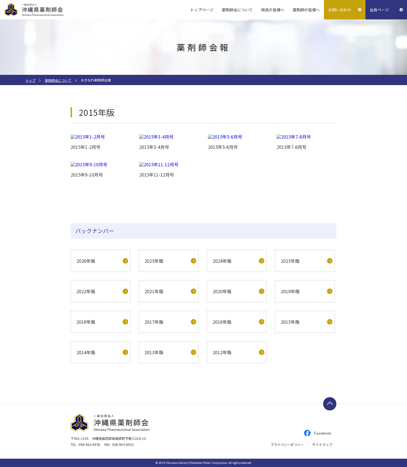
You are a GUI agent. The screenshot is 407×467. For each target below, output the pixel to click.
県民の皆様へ (272, 9)
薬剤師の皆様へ (306, 9)
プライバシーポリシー (287, 444)
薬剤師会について (237, 9)
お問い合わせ (339, 9)
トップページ (201, 9)
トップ (30, 80)
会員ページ (379, 9)
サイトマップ (322, 444)
